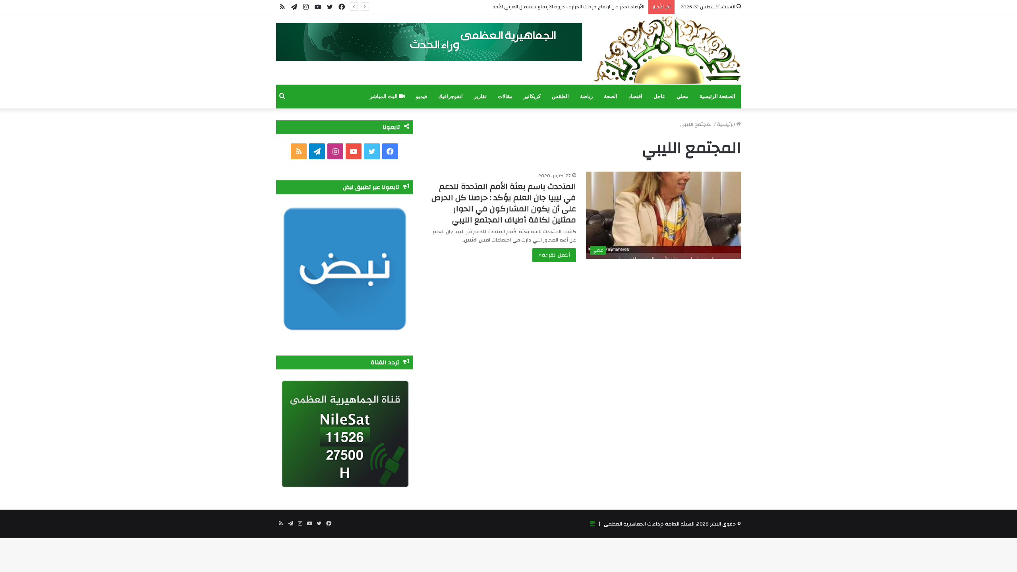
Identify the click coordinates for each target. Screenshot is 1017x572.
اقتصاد (635, 96)
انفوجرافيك (450, 96)
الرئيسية (726, 124)
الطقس (560, 96)
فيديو (421, 96)
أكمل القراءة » (554, 255)
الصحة (610, 96)
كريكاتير (532, 96)
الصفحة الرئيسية (717, 96)
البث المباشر (384, 96)
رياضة (586, 96)
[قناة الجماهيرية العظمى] (667, 49)
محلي (682, 96)
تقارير (480, 96)
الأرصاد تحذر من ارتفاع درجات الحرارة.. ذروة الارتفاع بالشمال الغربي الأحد (568, 7)
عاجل (659, 96)
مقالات (505, 96)
